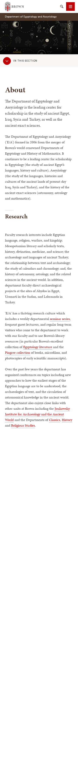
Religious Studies (23, 425)
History (67, 419)
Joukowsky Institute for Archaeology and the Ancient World (37, 414)
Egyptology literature (37, 346)
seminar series (60, 318)
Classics (54, 419)
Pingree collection (17, 352)
